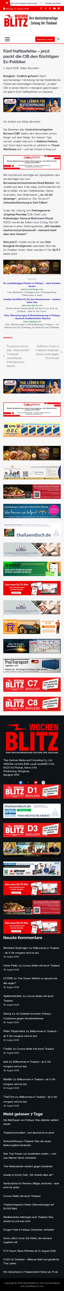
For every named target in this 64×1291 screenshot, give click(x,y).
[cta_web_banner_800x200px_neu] (32, 517)
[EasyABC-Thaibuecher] (32, 436)
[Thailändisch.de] (32, 817)
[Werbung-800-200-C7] (32, 690)
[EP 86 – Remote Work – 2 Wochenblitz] (32, 855)
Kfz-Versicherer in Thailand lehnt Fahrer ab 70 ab (30, 1271)
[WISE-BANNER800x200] (32, 575)
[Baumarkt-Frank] (32, 633)
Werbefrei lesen (45, 39)
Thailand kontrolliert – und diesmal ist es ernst (28, 1132)
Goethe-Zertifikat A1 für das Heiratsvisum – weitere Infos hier (32, 301)
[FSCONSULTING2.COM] (32, 478)
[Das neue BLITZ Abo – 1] (32, 594)
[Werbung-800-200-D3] (32, 836)
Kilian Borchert (29, 68)
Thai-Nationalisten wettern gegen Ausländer (28, 1166)
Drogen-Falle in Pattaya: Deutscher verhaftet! (28, 1229)
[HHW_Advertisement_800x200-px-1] (32, 874)
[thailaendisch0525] (32, 536)
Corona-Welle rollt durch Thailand (41, 965)
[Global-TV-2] (32, 652)
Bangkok (8, 338)
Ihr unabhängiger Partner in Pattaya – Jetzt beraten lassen (32, 284)
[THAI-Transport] (32, 671)
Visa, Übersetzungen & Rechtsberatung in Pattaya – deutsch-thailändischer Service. (32, 317)
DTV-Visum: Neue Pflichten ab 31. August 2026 (29, 1250)
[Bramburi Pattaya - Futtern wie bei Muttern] (32, 273)
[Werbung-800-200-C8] (32, 710)
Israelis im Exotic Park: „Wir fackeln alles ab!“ (28, 1174)
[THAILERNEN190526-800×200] (32, 111)
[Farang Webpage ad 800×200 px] (32, 498)
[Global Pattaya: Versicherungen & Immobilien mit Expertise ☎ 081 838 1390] (32, 168)
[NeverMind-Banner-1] (32, 555)
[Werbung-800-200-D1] (32, 797)
